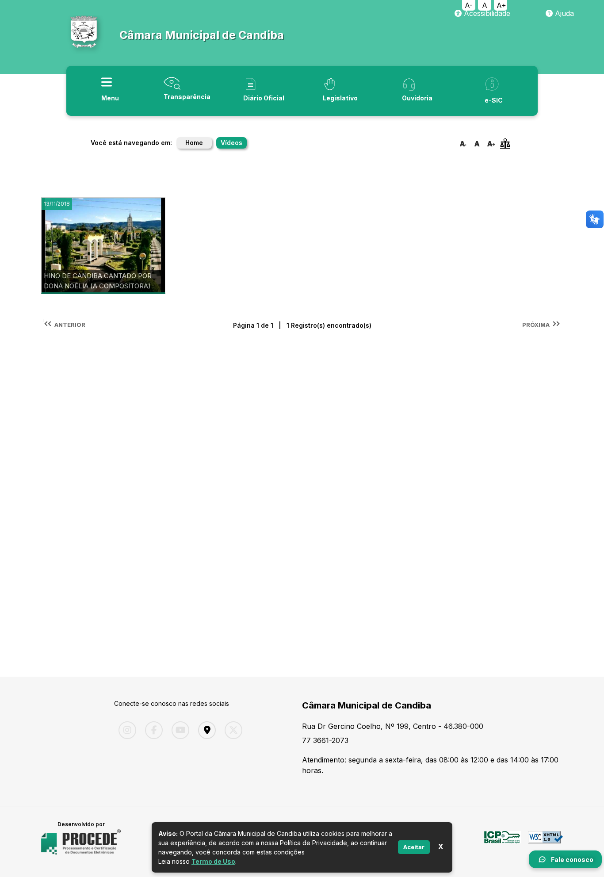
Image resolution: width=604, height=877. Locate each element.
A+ (501, 5)
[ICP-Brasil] (502, 842)
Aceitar (413, 846)
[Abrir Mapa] (205, 730)
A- (469, 5)
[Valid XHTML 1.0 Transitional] (545, 842)
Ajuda (563, 13)
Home (194, 142)
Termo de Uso (213, 861)
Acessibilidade (486, 13)
